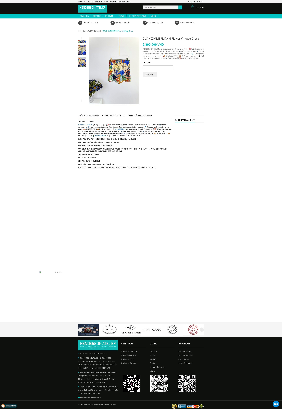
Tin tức (105, 1)
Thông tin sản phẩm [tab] (88, 115)
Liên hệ (129, 1)
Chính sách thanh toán (129, 351)
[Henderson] (98, 345)
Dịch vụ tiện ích (183, 359)
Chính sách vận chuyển (129, 355)
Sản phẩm (98, 1)
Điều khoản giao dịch (185, 355)
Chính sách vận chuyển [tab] (140, 115)
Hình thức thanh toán (117, 1)
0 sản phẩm (200, 7)
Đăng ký (199, 1)
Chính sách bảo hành (128, 363)
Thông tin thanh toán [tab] (113, 115)
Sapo (114, 404)
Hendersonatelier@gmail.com (90, 398)
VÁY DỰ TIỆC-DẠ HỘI (94, 31)
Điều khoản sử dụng (185, 351)
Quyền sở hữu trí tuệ (185, 363)
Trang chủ (81, 1)
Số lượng (146, 62)
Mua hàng (149, 74)
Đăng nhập (191, 1)
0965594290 (11, 406)
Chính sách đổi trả (127, 359)
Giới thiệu (90, 1)
